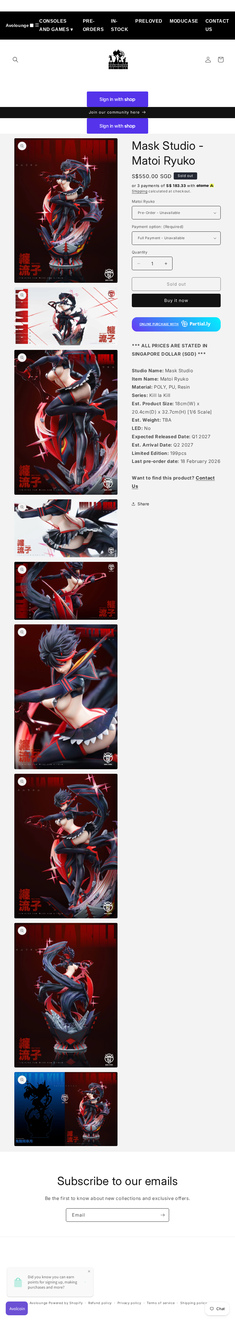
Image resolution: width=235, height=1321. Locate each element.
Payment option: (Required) (157, 226)
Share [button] (143, 503)
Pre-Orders (93, 25)
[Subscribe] (162, 1215)
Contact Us (217, 25)
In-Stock (119, 25)
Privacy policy (129, 1303)
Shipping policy (193, 1303)
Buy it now (176, 300)
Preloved (148, 21)
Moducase (184, 21)
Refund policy (100, 1303)
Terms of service (161, 1303)
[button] (15, 59)
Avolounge (17, 25)
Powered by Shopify (66, 1303)
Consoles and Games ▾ (56, 25)
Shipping (140, 191)
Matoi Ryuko (143, 201)
